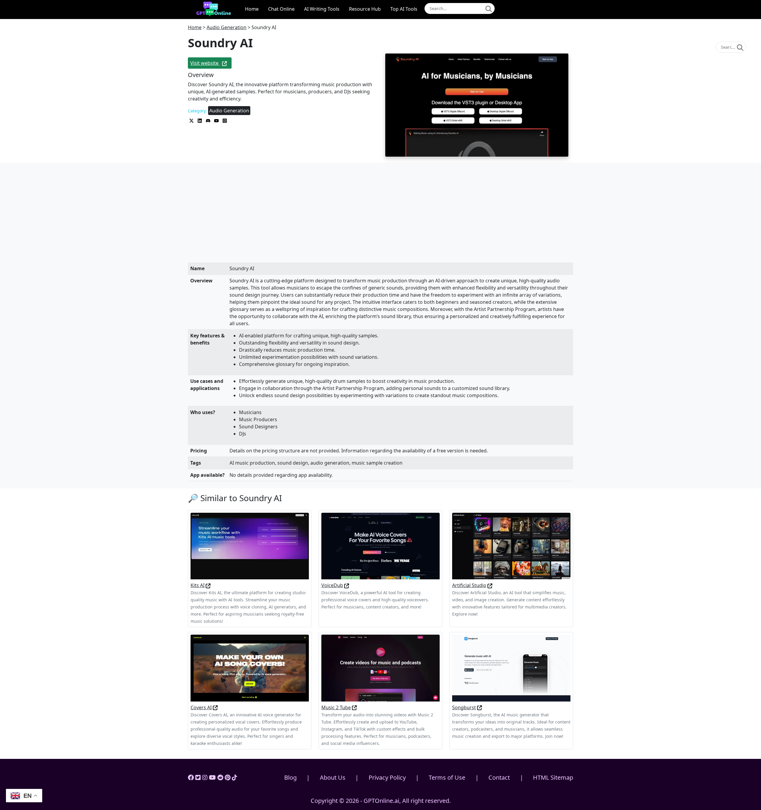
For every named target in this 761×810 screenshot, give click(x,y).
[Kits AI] (250, 545)
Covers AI (201, 707)
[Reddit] (220, 777)
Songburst (464, 707)
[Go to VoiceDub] (346, 585)
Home (252, 9)
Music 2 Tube (336, 707)
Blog (290, 777)
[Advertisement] (380, 218)
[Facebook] (191, 777)
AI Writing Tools (321, 9)
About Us (332, 777)
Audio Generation (226, 27)
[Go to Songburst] (479, 707)
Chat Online (281, 9)
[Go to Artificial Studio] (490, 585)
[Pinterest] (227, 777)
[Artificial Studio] (511, 545)
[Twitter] (198, 777)
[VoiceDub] (380, 545)
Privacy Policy (387, 777)
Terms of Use (447, 777)
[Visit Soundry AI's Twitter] (192, 120)
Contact (499, 777)
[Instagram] (204, 777)
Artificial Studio (469, 585)
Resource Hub (365, 9)
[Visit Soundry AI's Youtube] (217, 120)
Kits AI (198, 585)
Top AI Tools (403, 9)
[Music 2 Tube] (380, 667)
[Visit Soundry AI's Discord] (209, 120)
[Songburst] (511, 667)
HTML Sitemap (553, 777)
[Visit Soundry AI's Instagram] (224, 120)
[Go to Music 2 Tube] (354, 707)
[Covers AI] (250, 667)
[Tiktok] (234, 777)
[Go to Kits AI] (208, 585)
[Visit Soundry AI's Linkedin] (200, 120)
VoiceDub (332, 585)
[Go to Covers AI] (215, 707)
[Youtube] (212, 777)
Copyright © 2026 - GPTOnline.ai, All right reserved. (381, 801)
